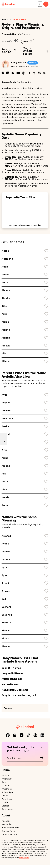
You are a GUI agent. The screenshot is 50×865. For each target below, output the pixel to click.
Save (25, 41)
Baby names (19, 20)
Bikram (6, 646)
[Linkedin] (12, 73)
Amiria (5, 497)
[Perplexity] (34, 73)
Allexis (5, 361)
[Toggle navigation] (45, 4)
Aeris (5, 282)
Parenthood (7, 799)
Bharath (6, 622)
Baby (4, 782)
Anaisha (6, 410)
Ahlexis (6, 290)
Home (5, 20)
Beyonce (7, 615)
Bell (4, 599)
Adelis (5, 274)
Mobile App (7, 824)
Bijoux (5, 638)
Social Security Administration (28, 225)
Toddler (5, 786)
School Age (7, 792)
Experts (5, 806)
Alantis (6, 337)
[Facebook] (3, 73)
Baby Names (7, 809)
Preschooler (7, 789)
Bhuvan (6, 630)
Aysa (4, 575)
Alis (4, 353)
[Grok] (28, 73)
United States (27, 52)
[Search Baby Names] (3, 441)
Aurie (5, 505)
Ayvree (6, 591)
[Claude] (44, 73)
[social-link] (8, 735)
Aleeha (6, 466)
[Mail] (18, 73)
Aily (4, 473)
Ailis (4, 306)
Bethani (6, 607)
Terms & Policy (24, 857)
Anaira (5, 426)
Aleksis (6, 345)
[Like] (46, 251)
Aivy (4, 489)
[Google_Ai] (39, 73)
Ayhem (6, 559)
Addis (5, 266)
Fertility (5, 776)
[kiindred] (9, 4)
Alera (5, 481)
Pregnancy (7, 779)
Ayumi (5, 583)
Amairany (7, 418)
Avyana (6, 402)
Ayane (5, 543)
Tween (5, 796)
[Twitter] (7, 73)
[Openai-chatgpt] (23, 73)
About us (6, 821)
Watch (5, 803)
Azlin (5, 450)
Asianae (6, 536)
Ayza (4, 395)
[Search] (40, 4)
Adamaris (7, 259)
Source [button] (8, 708)
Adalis (5, 251)
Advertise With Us (10, 828)
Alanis (5, 322)
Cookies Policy (9, 831)
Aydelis (6, 551)
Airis (4, 314)
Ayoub (5, 567)
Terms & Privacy (9, 834)
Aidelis (6, 298)
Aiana (5, 458)
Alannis (6, 330)
